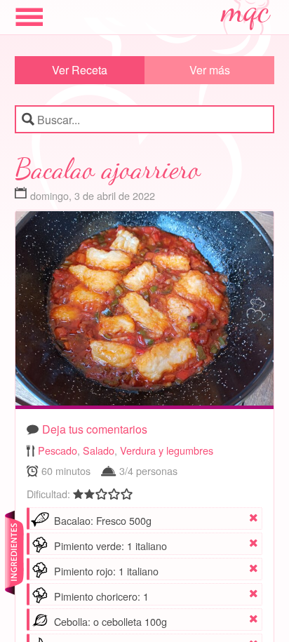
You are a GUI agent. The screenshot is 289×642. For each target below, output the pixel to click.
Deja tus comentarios (94, 429)
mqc (246, 15)
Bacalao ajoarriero (108, 168)
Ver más (209, 70)
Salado (98, 450)
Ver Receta (79, 70)
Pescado (57, 450)
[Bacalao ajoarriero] (144, 311)
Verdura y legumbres (166, 450)
